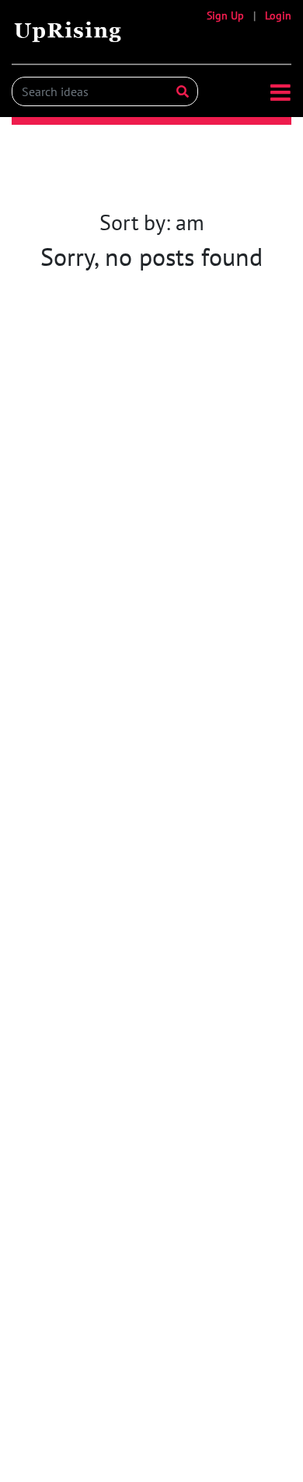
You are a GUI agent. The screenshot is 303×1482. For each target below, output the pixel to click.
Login (278, 15)
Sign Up (225, 15)
